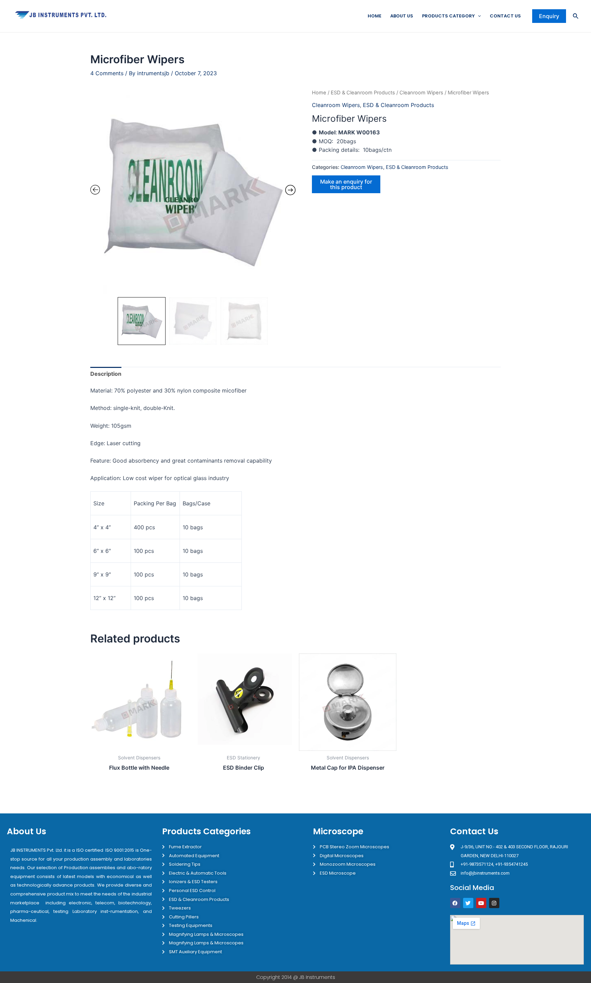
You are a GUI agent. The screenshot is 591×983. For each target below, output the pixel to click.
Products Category (448, 16)
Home (374, 16)
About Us (401, 16)
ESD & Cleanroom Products (363, 93)
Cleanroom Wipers (421, 93)
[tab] (105, 374)
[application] (478, 16)
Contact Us (505, 16)
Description (105, 373)
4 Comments (106, 73)
